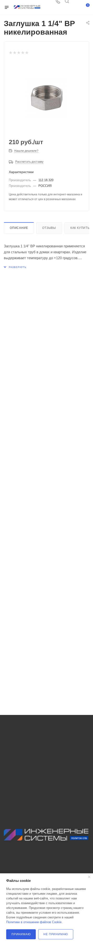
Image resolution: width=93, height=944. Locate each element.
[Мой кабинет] (76, 3)
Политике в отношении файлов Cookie (34, 922)
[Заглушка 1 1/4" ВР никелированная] (46, 97)
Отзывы (49, 228)
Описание (19, 228)
